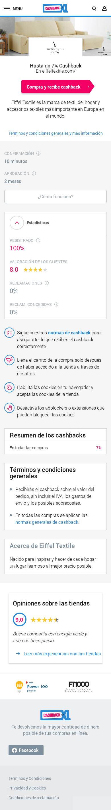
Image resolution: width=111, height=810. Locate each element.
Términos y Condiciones (30, 778)
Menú (17, 8)
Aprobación (16, 173)
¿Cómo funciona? (55, 196)
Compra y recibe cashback (54, 87)
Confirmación (19, 153)
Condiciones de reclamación (34, 797)
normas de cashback (69, 333)
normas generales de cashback (46, 522)
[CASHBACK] (55, 8)
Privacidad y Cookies (27, 788)
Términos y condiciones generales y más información (56, 133)
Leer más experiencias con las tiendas (62, 653)
